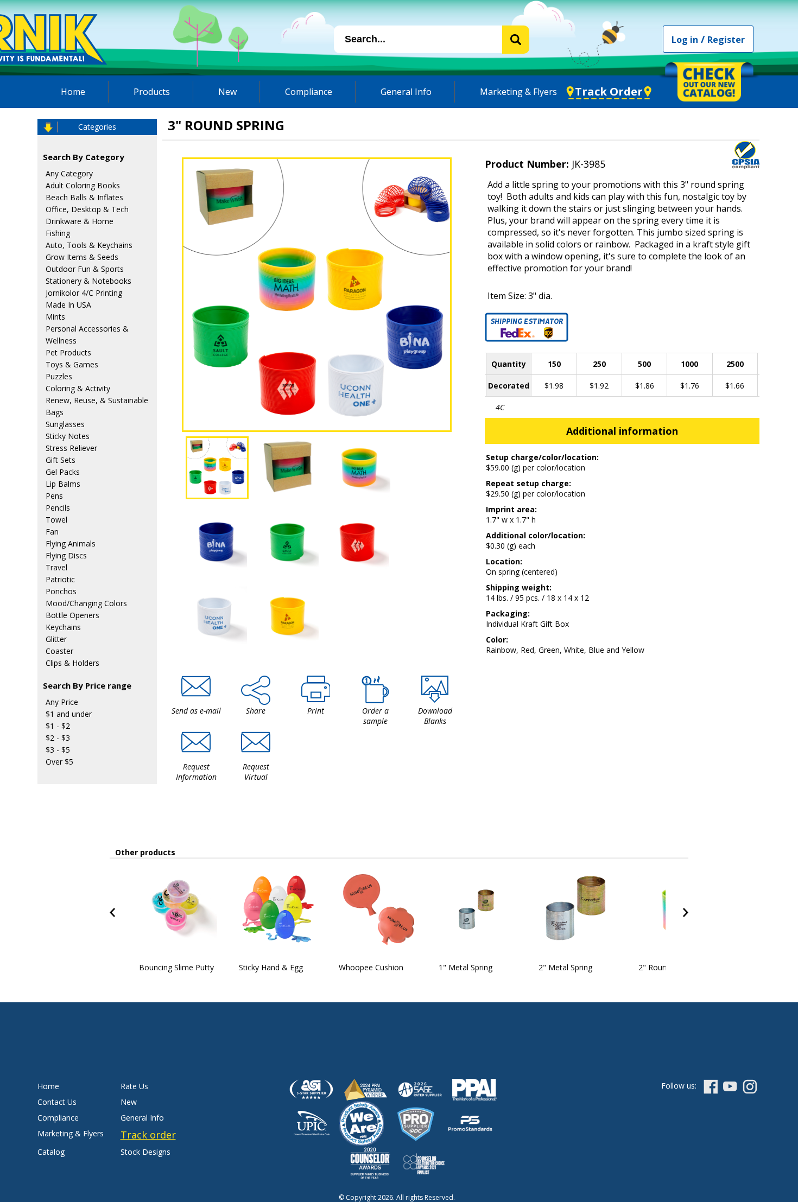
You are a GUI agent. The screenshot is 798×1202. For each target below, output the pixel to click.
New (227, 92)
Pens (54, 496)
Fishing (58, 233)
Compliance (308, 92)
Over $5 (59, 761)
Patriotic (60, 579)
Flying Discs (66, 555)
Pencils (58, 508)
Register (726, 40)
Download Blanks (435, 715)
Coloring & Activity (78, 388)
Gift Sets (60, 460)
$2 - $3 (58, 738)
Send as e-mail (196, 710)
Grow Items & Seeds (82, 257)
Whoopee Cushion (371, 967)
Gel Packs (63, 472)
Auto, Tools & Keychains (89, 245)
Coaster (59, 651)
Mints (55, 316)
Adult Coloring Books (83, 185)
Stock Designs (145, 1152)
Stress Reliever (71, 448)
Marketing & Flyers (518, 92)
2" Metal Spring (565, 967)
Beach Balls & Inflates (84, 197)
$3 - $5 (58, 750)
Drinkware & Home (79, 221)
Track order (148, 1134)
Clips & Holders (72, 663)
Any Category (69, 173)
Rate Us (134, 1086)
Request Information (196, 771)
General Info (406, 92)
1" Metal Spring (465, 967)
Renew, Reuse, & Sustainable (97, 400)
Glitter (56, 639)
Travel (56, 567)
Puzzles (59, 376)
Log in (685, 40)
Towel (56, 519)
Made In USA (68, 305)
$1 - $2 (58, 726)
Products (152, 92)
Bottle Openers (72, 615)
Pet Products (68, 352)
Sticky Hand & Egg (271, 967)
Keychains (63, 627)
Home (73, 92)
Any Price (62, 702)
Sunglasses (65, 424)
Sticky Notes (68, 436)
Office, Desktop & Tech (87, 209)
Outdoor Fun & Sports (85, 269)
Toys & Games (72, 364)
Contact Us (57, 1102)
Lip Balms (63, 484)
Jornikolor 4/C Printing (84, 293)
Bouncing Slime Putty (176, 967)
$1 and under (69, 714)
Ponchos (61, 591)
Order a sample (375, 715)
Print (315, 710)
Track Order (609, 91)
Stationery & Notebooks (88, 281)
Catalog (51, 1152)
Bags (55, 412)
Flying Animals (71, 543)
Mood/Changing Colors (86, 603)
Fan (52, 531)
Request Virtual (256, 771)
